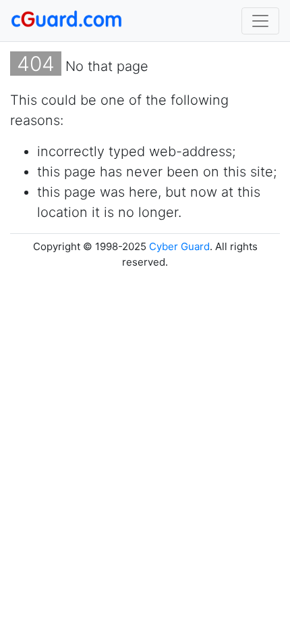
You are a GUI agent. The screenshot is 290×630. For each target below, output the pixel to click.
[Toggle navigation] (260, 20)
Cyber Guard (179, 246)
